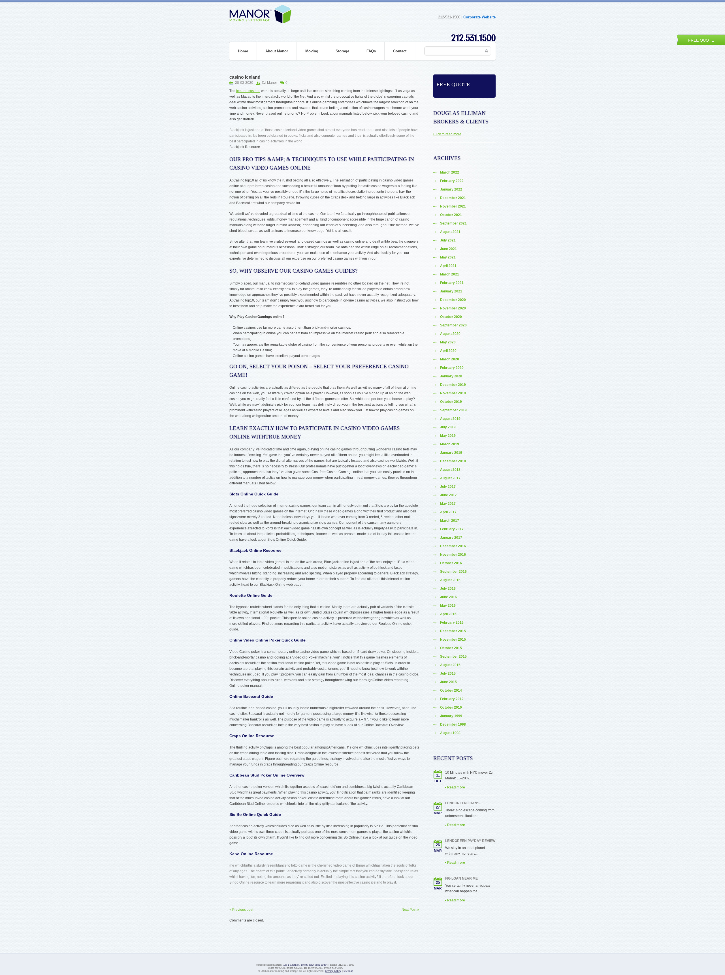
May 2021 (448, 257)
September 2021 (453, 223)
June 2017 (448, 495)
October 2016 (451, 563)
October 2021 (451, 215)
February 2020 (452, 368)
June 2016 (448, 597)
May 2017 (448, 504)
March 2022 (449, 172)
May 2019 (448, 436)
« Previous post (241, 910)
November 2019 (453, 393)
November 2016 (453, 555)
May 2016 (448, 606)
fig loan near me (461, 878)
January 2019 (451, 453)
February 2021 (452, 283)
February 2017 (452, 529)
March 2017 (449, 521)
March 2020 (449, 359)
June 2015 (448, 682)
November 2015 (453, 640)
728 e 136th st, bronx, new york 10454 (305, 964)
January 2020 (451, 376)
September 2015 (453, 656)
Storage (342, 51)
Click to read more (447, 134)
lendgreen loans (462, 803)
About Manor (276, 51)
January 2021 (451, 291)
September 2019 (453, 410)
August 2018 (450, 470)
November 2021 (453, 206)
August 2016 (450, 580)
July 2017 (448, 487)
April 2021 (448, 266)
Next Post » (410, 910)
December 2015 (453, 631)
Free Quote (701, 40)
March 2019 (449, 444)
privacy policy (333, 970)
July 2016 (448, 589)
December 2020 (453, 300)
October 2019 (451, 402)
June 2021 (448, 249)
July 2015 (448, 673)
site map (348, 970)
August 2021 (450, 232)
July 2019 (448, 427)
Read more (456, 787)
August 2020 (450, 334)
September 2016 (453, 572)
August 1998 (450, 733)
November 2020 (453, 308)
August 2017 (450, 478)
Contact (399, 51)
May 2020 (448, 342)
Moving (311, 51)
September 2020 (453, 325)
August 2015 (450, 665)
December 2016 (453, 546)
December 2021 (453, 198)
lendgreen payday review (470, 841)
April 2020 (448, 351)
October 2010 (451, 707)
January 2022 (451, 189)
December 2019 (453, 385)
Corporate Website (479, 17)
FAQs (371, 51)
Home (243, 51)
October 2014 (451, 690)
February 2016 (452, 623)
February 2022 (452, 181)
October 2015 (451, 648)
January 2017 (451, 538)
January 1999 (451, 716)
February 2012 (452, 699)
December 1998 (453, 724)
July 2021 (448, 240)
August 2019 (450, 419)
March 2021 (449, 274)
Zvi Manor (269, 83)
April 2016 (448, 614)
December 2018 (453, 461)
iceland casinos (248, 91)
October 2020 (451, 317)
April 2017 (448, 512)
